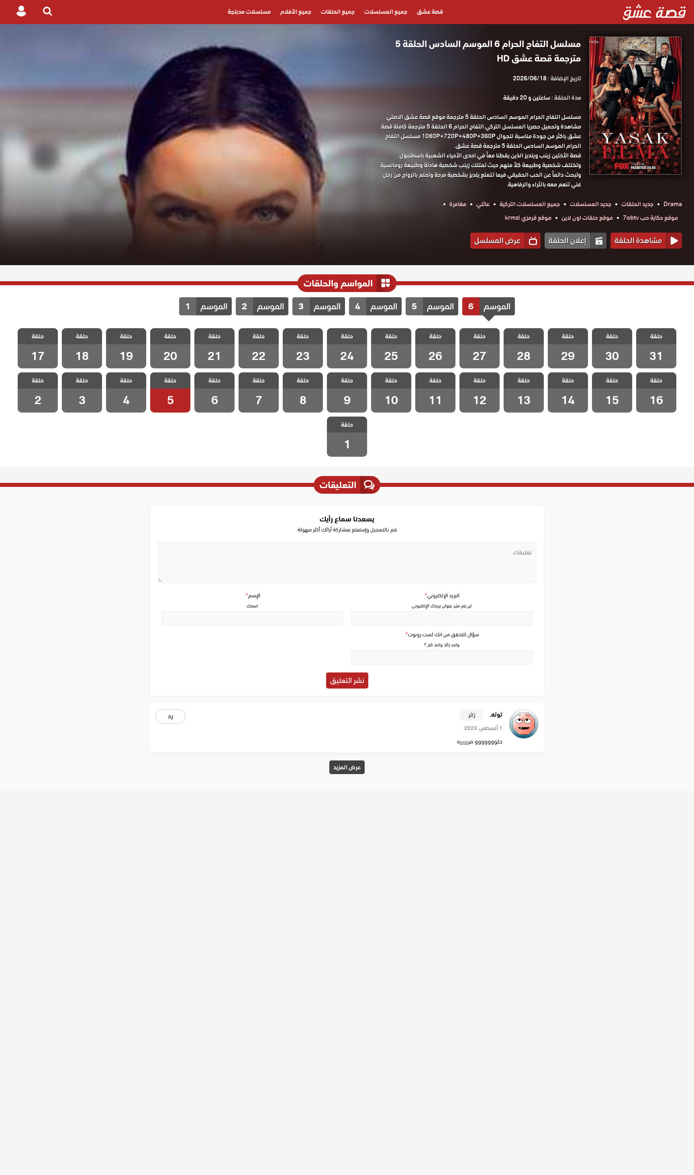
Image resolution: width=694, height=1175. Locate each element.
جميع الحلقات (338, 12)
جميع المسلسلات (385, 12)
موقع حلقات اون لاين (587, 218)
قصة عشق (430, 12)
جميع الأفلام (295, 12)
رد (170, 716)
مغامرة (457, 204)
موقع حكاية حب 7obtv (650, 218)
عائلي (483, 204)
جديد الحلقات (637, 204)
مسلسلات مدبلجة (249, 12)
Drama (672, 204)
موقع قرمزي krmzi (528, 218)
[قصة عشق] (654, 12)
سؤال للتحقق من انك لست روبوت (442, 634)
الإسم (252, 596)
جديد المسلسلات (590, 204)
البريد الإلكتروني (441, 596)
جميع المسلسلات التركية (530, 204)
